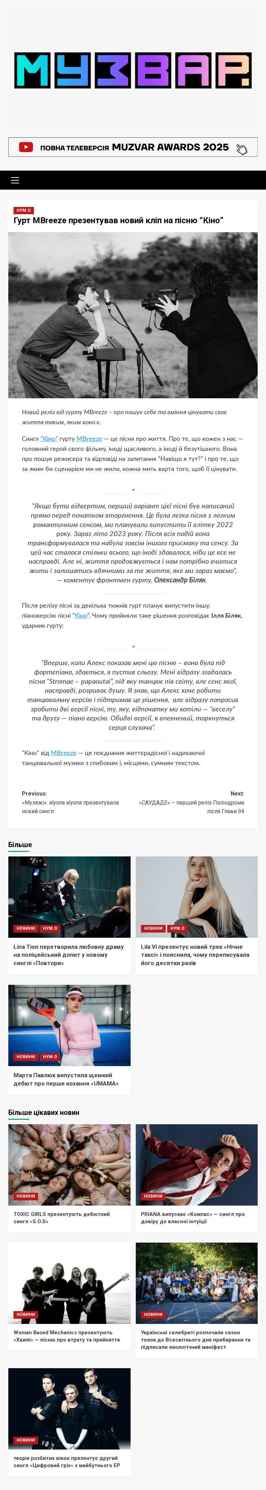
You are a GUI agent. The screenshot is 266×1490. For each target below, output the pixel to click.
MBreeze (89, 439)
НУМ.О (24, 210)
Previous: (70, 802)
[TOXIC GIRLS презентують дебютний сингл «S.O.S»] (69, 1165)
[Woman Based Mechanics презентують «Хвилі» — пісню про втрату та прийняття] (69, 1283)
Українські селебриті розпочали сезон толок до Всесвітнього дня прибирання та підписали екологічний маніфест (195, 1339)
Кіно (81, 616)
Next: (191, 802)
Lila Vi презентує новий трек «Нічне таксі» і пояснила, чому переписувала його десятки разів (195, 955)
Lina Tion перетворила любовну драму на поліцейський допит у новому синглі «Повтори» (69, 955)
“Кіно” (49, 439)
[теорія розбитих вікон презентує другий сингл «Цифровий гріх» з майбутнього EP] (69, 1409)
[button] (15, 179)
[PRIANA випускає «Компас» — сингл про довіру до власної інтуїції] (197, 1165)
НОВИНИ (26, 928)
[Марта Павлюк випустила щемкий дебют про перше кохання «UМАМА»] (69, 1025)
